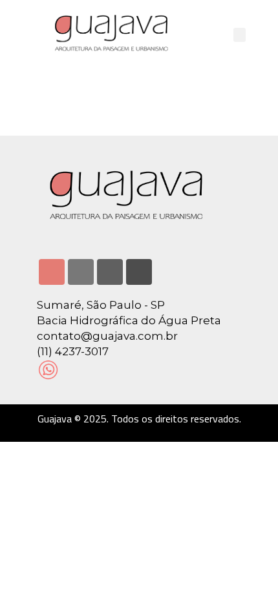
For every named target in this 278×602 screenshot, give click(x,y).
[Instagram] (52, 272)
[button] (239, 35)
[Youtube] (110, 272)
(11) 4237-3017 (73, 351)
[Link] (139, 272)
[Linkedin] (81, 272)
